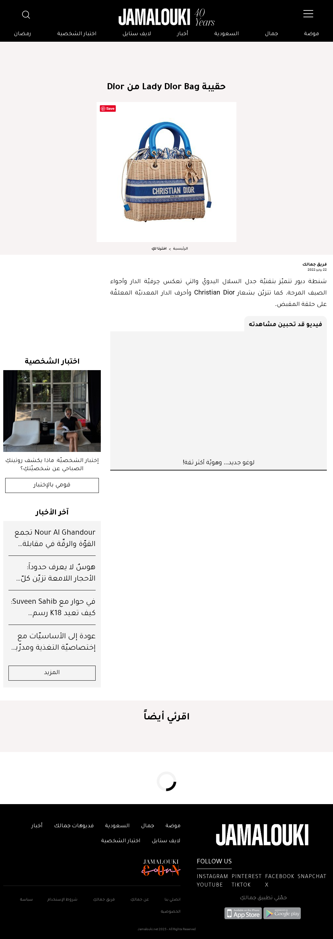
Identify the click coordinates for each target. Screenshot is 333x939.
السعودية (226, 34)
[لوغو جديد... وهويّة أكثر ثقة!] (218, 394)
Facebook (279, 877)
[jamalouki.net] (166, 17)
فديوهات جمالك (74, 826)
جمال (271, 34)
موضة (311, 34)
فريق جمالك (314, 264)
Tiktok (241, 885)
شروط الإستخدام (62, 900)
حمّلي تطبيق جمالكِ (263, 898)
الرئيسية (180, 249)
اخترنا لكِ (159, 249)
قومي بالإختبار (52, 485)
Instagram (212, 877)
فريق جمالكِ (104, 900)
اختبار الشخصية (77, 34)
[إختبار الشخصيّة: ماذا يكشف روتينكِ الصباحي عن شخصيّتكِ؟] (52, 411)
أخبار (182, 34)
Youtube (210, 885)
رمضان (22, 34)
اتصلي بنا (172, 900)
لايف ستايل (137, 34)
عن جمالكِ (139, 900)
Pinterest (247, 877)
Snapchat (312, 877)
